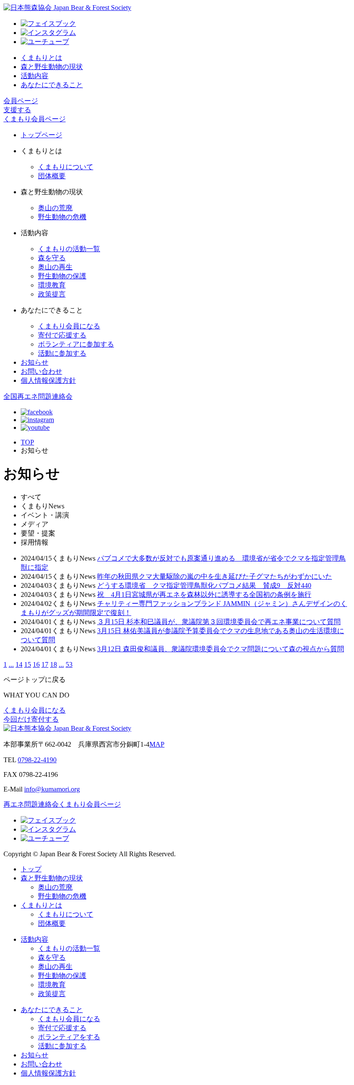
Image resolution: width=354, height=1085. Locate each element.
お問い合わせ (41, 371)
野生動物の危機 (62, 217)
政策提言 (52, 294)
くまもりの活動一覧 (69, 248)
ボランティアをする (69, 1037)
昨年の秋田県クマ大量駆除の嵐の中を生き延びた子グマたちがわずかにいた (214, 576)
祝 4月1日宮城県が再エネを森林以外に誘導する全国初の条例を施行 (204, 594)
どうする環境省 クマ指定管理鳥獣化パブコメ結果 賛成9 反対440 (204, 585)
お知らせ (34, 362)
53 (69, 664)
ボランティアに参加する (76, 344)
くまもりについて (65, 166)
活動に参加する (62, 353)
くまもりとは (41, 57)
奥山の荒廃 (55, 207)
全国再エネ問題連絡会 (38, 396)
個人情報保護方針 (48, 380)
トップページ (41, 135)
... (11, 664)
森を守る (52, 258)
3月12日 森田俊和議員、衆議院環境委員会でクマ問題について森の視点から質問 (220, 649)
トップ (31, 869)
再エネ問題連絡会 (31, 804)
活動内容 (34, 75)
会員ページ (20, 100)
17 (44, 664)
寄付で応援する (62, 335)
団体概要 (52, 176)
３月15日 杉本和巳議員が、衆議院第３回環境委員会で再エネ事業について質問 (219, 621)
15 (27, 664)
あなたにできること (52, 84)
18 (53, 664)
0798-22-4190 (37, 759)
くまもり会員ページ (34, 119)
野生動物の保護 (62, 276)
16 (36, 664)
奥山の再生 (55, 267)
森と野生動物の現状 (52, 66)
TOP (27, 442)
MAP (156, 744)
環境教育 (52, 285)
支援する (17, 110)
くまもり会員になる (69, 326)
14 (19, 664)
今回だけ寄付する (31, 719)
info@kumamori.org (52, 789)
